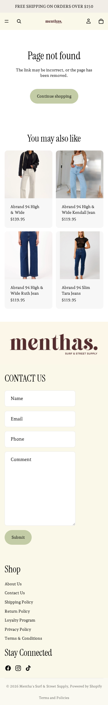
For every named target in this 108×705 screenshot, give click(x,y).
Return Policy (17, 611)
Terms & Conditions (23, 638)
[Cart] (101, 21)
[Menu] (6, 21)
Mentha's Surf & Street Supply (43, 686)
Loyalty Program (20, 620)
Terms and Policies (54, 698)
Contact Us (15, 592)
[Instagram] (18, 668)
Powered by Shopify (86, 686)
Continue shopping (54, 96)
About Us (13, 584)
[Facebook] (8, 668)
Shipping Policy (19, 602)
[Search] (19, 21)
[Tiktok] (28, 668)
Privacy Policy (18, 629)
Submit (18, 537)
